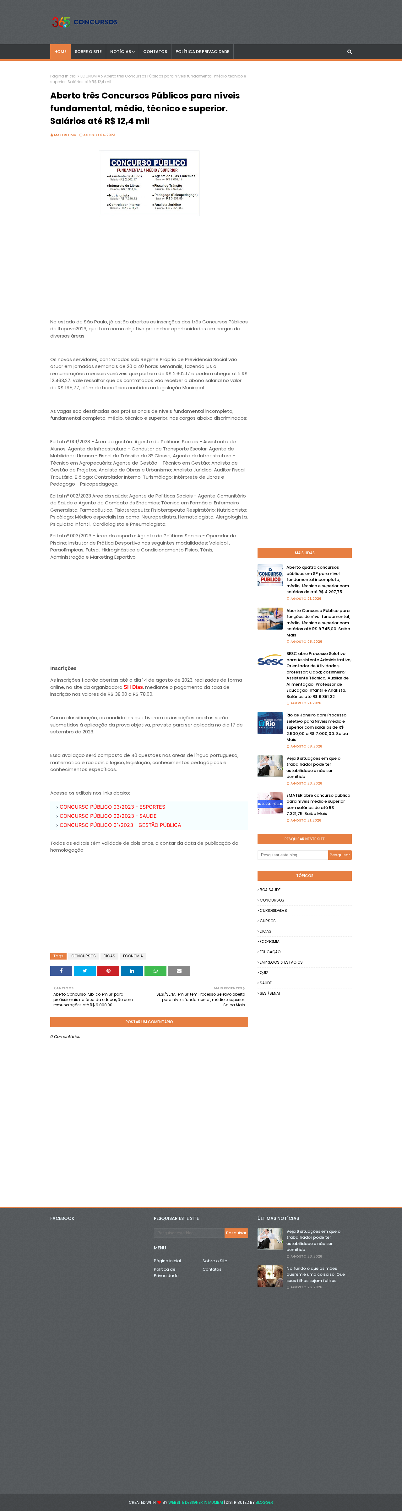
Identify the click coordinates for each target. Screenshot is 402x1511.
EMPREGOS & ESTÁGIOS (281, 962)
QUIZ (264, 972)
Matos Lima (65, 134)
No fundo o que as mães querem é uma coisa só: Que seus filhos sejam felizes (315, 1274)
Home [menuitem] (60, 52)
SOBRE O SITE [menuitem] (88, 52)
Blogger (264, 1502)
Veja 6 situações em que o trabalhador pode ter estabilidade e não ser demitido (313, 767)
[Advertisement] (149, 262)
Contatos (212, 1269)
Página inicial (63, 76)
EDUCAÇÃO (270, 952)
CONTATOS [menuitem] (155, 52)
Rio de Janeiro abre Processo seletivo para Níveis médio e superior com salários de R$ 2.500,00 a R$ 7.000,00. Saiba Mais (317, 727)
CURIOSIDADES (273, 910)
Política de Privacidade (166, 1272)
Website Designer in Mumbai (195, 1502)
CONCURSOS (83, 956)
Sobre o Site (215, 1261)
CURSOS (268, 920)
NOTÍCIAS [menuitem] (120, 52)
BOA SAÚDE (270, 889)
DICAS (109, 956)
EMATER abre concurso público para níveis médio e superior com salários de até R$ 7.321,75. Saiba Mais (318, 804)
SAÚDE (266, 983)
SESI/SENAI (270, 993)
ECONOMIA (90, 76)
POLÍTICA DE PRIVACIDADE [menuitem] (202, 52)
